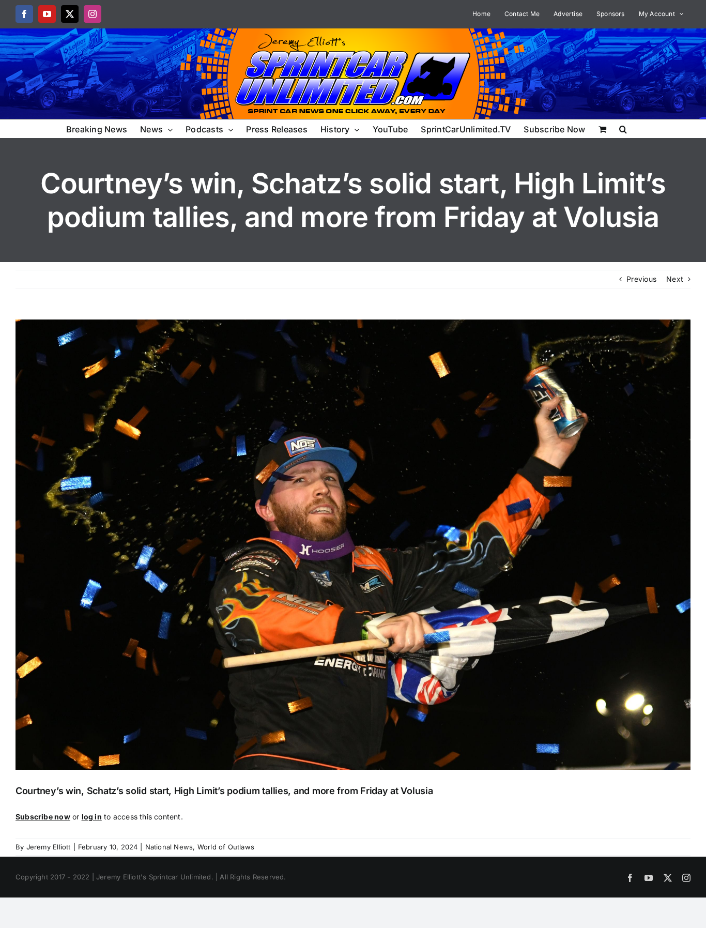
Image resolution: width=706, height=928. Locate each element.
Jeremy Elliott (48, 847)
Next (674, 279)
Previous (641, 279)
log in (92, 816)
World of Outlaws (225, 847)
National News (169, 847)
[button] (623, 128)
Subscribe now (43, 816)
